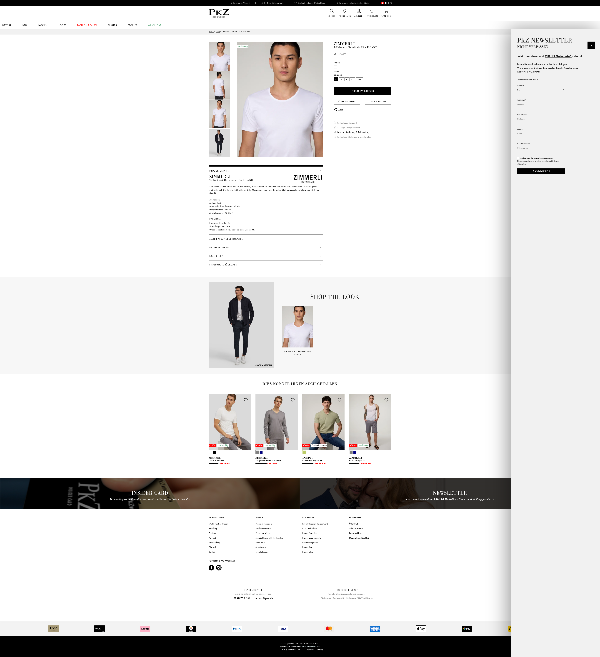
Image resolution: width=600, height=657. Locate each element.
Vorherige (278, 326)
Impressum (310, 649)
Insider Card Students (311, 537)
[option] (223, 56)
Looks (62, 25)
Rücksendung (214, 542)
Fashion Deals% (87, 25)
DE (386, 3)
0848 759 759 (241, 598)
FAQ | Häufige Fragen (218, 523)
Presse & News (355, 533)
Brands (112, 25)
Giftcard (212, 547)
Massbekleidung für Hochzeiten (269, 537)
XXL (359, 79)
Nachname (522, 114)
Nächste (395, 326)
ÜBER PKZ (353, 523)
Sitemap (320, 649)
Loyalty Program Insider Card (315, 523)
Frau (518, 90)
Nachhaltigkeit (219, 247)
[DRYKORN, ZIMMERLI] (241, 325)
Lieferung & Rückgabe (223, 264)
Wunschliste (348, 101)
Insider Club (307, 551)
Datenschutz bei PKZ (296, 649)
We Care (153, 25)
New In (6, 25)
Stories (132, 25)
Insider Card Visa (309, 533)
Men (24, 25)
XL (352, 79)
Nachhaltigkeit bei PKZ (359, 537)
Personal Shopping (263, 523)
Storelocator (260, 547)
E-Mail (520, 129)
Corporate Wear (262, 533)
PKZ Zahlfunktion (309, 528)
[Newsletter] (591, 45)
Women (43, 25)
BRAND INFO (216, 256)
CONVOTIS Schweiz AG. (310, 646)
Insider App (307, 547)
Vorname (521, 100)
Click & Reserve (378, 101)
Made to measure (263, 528)
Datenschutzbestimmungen (543, 158)
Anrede (520, 85)
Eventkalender (261, 551)
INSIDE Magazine (310, 542)
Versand (212, 537)
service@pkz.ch (264, 598)
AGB (283, 649)
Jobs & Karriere (356, 528)
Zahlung (212, 533)
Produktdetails (219, 170)
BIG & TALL (260, 542)
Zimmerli (344, 44)
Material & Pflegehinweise (226, 238)
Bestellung (213, 528)
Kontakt (212, 551)
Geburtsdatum (523, 143)
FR (391, 3)
